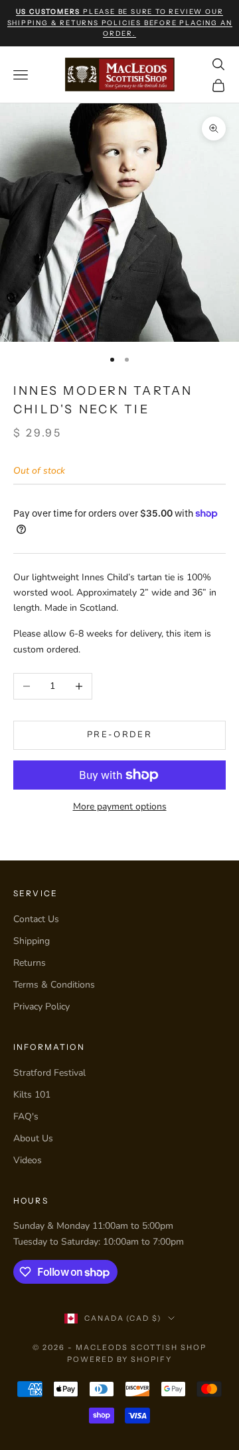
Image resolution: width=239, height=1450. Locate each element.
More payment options (120, 806)
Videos (27, 1160)
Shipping (31, 941)
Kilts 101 (31, 1094)
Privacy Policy (41, 1006)
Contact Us (36, 919)
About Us (33, 1138)
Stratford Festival (49, 1072)
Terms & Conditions (54, 984)
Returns (29, 963)
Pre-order (119, 735)
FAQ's (26, 1116)
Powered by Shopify (120, 1359)
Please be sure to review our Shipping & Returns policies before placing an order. (119, 22)
